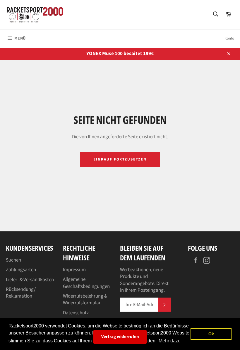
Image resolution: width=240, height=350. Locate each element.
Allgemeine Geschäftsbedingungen (86, 283)
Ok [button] (211, 334)
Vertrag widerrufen (120, 337)
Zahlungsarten (21, 269)
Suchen (13, 260)
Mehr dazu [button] (170, 340)
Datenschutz (76, 312)
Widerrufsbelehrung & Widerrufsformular (85, 299)
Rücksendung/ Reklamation (21, 293)
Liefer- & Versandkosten (30, 279)
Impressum (74, 269)
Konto (229, 38)
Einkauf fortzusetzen (120, 159)
